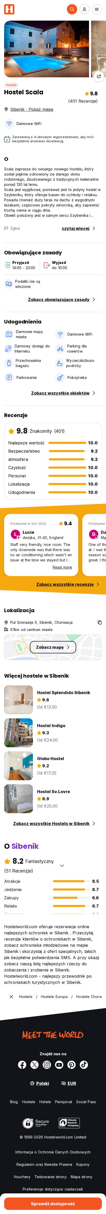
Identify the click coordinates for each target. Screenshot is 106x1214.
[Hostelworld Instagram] (47, 1065)
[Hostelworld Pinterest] (71, 1065)
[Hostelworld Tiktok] (84, 1065)
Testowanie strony (50, 1177)
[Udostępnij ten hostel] (99, 76)
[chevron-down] (62, 865)
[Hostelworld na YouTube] (59, 1065)
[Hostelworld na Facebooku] (22, 1065)
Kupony (83, 1164)
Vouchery (22, 1177)
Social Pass (86, 1102)
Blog (14, 1102)
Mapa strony (81, 1177)
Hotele (45, 1102)
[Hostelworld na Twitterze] (34, 1065)
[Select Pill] (72, 9)
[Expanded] (11, 997)
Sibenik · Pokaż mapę (31, 109)
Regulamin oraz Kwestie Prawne (44, 1164)
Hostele (29, 1102)
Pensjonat (63, 1102)
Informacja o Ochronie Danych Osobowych (53, 1152)
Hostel (11, 85)
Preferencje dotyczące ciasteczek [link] (53, 1189)
